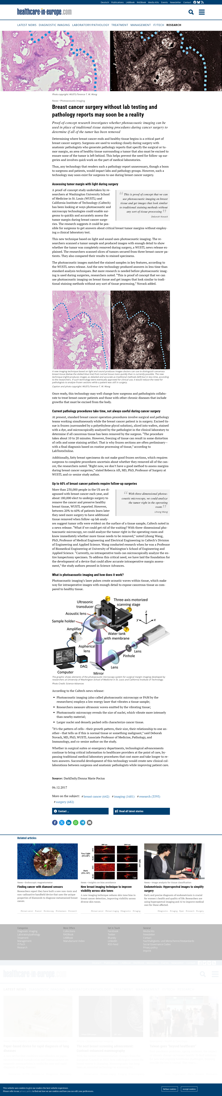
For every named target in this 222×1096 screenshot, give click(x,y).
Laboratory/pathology (90, 25)
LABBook (130, 2)
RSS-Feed (113, 944)
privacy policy (26, 1091)
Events (164, 2)
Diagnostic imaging (54, 25)
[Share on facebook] (55, 822)
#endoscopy (49, 911)
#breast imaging (112, 911)
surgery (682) (65, 802)
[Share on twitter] (61, 822)
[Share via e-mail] (89, 822)
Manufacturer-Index (74, 941)
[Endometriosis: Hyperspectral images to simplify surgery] (174, 861)
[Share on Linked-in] (68, 822)
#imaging (136, 911)
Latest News (27, 25)
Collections (69, 931)
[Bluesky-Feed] (198, 2)
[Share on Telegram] (82, 822)
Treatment (119, 25)
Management (140, 25)
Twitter (111, 934)
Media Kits (153, 2)
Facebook (113, 931)
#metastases (61, 911)
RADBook (141, 2)
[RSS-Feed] (202, 2)
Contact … (63, 811)
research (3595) (149, 796)
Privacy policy (150, 947)
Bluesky (112, 937)
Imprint (147, 950)
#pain (181, 911)
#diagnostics (126, 911)
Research (173, 25)
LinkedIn (112, 941)
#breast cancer (27, 911)
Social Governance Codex (157, 944)
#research (72, 911)
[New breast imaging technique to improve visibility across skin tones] (111, 861)
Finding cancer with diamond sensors (40, 887)
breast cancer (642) (96, 796)
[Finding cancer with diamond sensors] (47, 861)
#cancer (38, 911)
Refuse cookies (169, 1089)
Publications (117, 2)
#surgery (200, 911)
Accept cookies (189, 1089)
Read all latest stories (130, 811)
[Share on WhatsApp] (75, 822)
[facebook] (194, 2)
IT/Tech (158, 25)
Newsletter (175, 2)
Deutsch (105, 2)
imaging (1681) (124, 796)
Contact (187, 2)
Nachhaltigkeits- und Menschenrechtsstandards (168, 941)
